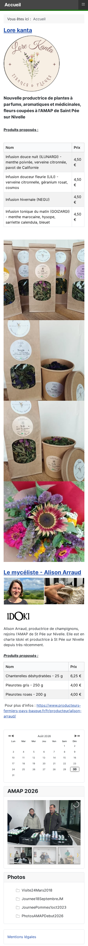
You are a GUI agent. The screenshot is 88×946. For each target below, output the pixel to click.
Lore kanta (18, 30)
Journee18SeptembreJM (42, 898)
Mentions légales (21, 937)
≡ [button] (83, 4)
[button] (66, 822)
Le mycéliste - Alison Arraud (42, 572)
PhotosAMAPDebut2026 (42, 916)
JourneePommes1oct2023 (44, 907)
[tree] (44, 903)
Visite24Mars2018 (37, 890)
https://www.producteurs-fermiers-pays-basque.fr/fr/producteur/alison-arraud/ (42, 710)
